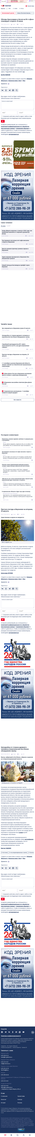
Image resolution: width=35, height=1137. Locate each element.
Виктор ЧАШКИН (6, 848)
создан (21, 832)
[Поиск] (17, 1135)
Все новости (17, 400)
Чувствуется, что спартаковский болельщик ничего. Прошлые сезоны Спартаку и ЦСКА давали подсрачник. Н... (17, 496)
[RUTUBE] (16, 1032)
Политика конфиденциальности (11, 1036)
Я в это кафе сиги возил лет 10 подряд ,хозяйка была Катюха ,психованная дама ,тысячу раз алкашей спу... (17, 457)
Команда (20, 1099)
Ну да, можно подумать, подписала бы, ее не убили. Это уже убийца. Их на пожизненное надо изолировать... (18, 444)
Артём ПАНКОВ (5, 75)
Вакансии (3, 1099)
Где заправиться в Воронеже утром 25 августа (16, 328)
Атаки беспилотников (24, 13)
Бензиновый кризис (8, 13)
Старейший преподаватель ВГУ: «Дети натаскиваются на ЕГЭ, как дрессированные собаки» (15, 345)
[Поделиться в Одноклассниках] (6, 90)
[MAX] (20, 1032)
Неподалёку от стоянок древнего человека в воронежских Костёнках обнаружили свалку (16, 336)
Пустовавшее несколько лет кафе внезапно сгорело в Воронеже (16, 452)
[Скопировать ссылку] (16, 90)
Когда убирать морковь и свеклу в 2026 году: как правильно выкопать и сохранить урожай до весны (17, 232)
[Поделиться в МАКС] (13, 90)
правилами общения (22, 128)
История (3, 1102)
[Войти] (24, 1135)
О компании (4, 1096)
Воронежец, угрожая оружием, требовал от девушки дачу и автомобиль (17, 439)
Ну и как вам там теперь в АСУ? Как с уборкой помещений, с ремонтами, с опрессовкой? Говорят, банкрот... (16, 471)
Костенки (5, 852)
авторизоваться (14, 134)
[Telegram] (6, 1032)
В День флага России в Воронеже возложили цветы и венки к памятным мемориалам (17, 374)
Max (24, 80)
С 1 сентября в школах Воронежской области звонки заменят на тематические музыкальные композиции (16, 364)
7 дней (8, 226)
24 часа (3, 226)
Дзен (19, 80)
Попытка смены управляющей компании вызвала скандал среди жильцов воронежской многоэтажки (15, 465)
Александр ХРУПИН (7, 573)
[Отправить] (3, 121)
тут (24, 72)
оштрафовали (29, 839)
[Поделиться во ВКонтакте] (2, 90)
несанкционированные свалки (18, 852)
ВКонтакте (4, 80)
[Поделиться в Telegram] (9, 90)
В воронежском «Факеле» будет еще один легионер (16, 491)
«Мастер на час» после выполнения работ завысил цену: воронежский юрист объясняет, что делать (17, 479)
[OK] (13, 1032)
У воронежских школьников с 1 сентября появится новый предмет (15, 391)
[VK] (9, 1032)
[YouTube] (23, 1032)
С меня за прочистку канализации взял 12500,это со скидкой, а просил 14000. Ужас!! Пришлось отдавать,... (17, 484)
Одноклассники (13, 80)
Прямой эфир (31, 6)
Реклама (20, 1102)
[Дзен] (2, 1032)
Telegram (29, 78)
